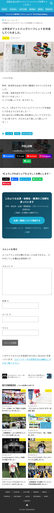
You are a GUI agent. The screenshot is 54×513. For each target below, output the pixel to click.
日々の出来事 (27, 133)
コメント (7, 266)
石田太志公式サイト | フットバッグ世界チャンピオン (27, 3)
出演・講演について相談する (27, 220)
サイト (5, 327)
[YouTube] (32, 156)
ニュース (6, 38)
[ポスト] (6, 179)
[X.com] (20, 156)
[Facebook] (8, 156)
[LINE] (27, 161)
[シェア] (14, 179)
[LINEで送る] (37, 179)
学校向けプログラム (33, 228)
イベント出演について (14, 228)
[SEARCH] (51, 3)
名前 (5, 300)
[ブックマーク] (25, 179)
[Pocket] (6, 183)
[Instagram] (45, 156)
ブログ (17, 133)
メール (6, 314)
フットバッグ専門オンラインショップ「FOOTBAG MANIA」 (27, 14)
